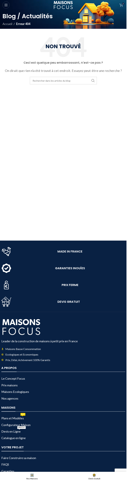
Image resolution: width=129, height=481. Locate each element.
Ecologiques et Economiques (21, 354)
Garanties (7, 471)
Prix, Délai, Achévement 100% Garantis (27, 360)
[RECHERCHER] (93, 80)
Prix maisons (9, 385)
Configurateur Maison (16, 425)
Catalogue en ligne (13, 438)
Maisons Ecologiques (15, 392)
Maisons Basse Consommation (23, 348)
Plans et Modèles (13, 417)
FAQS (5, 464)
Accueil (7, 24)
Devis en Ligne (13, 430)
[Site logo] (63, 5)
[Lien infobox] (63, 251)
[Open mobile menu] (6, 5)
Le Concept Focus (13, 378)
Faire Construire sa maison (18, 458)
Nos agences (9, 398)
